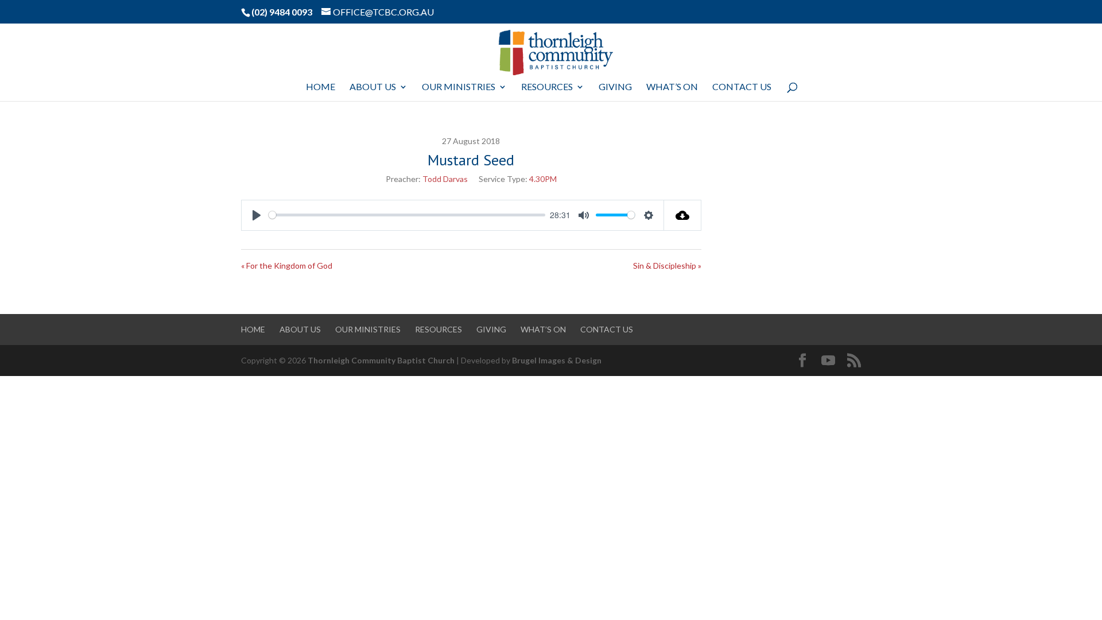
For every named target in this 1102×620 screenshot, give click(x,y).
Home (320, 87)
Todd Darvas (445, 179)
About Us (373, 87)
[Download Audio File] (682, 215)
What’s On (672, 87)
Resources (547, 87)
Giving (615, 87)
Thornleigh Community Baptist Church (381, 360)
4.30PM (543, 179)
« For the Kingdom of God (286, 265)
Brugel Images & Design (557, 360)
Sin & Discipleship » (667, 265)
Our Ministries (458, 87)
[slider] (407, 215)
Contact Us (741, 87)
